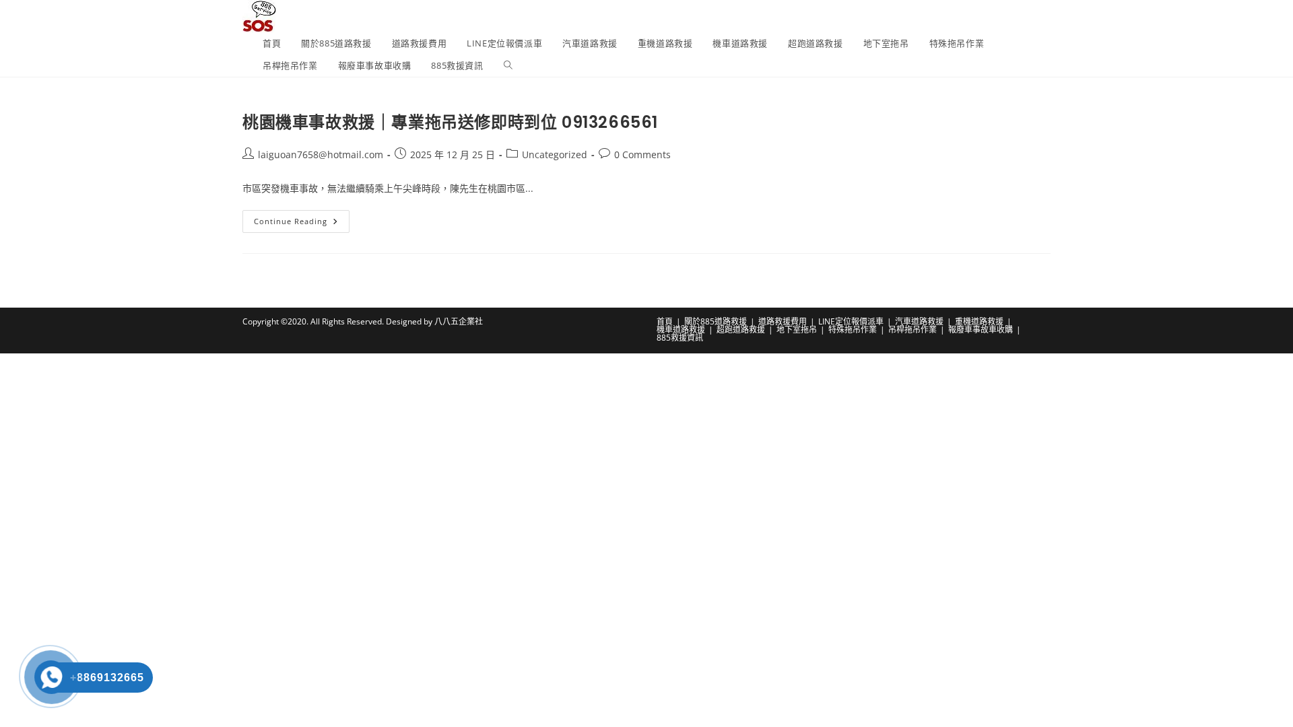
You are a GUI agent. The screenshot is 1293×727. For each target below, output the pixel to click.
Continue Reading (302, 224)
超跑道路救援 (741, 329)
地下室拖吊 (796, 329)
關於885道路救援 (715, 321)
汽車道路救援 (919, 321)
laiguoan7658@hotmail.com (320, 154)
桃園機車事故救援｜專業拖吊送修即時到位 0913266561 (450, 122)
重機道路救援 (979, 321)
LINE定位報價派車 (851, 321)
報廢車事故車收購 (980, 329)
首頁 (665, 321)
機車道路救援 (681, 329)
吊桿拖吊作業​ (912, 329)
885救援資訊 (680, 337)
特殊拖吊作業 (852, 329)
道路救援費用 (782, 321)
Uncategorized (554, 154)
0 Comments (642, 154)
